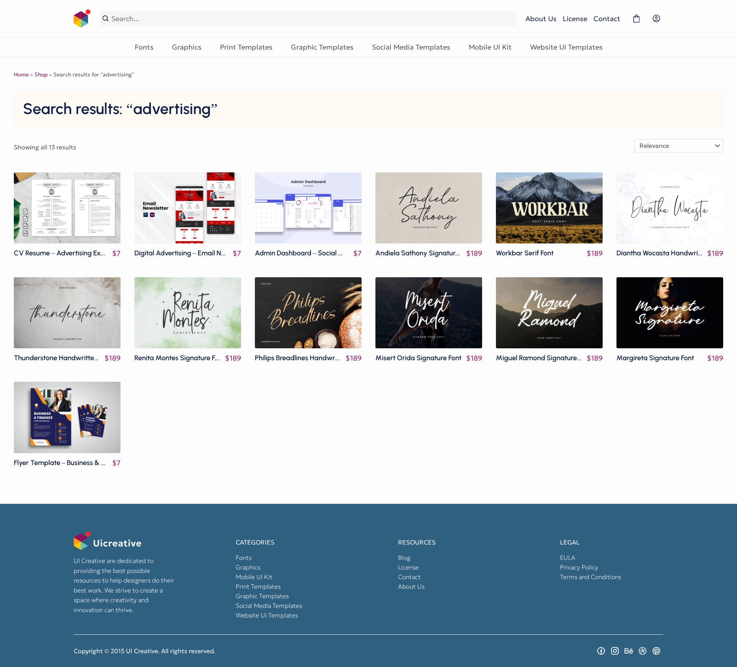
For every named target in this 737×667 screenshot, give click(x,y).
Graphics (187, 47)
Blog (404, 557)
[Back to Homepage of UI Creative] (82, 18)
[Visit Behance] (629, 651)
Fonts (144, 47)
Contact (606, 18)
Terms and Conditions (590, 577)
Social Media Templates (411, 47)
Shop (41, 74)
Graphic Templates (322, 47)
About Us (541, 18)
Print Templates (246, 47)
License (575, 18)
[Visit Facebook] (601, 651)
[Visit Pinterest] (656, 651)
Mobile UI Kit (490, 47)
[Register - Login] (656, 18)
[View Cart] (636, 18)
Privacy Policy (579, 567)
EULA (567, 557)
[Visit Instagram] (615, 651)
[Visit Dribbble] (642, 651)
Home (21, 74)
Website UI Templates (566, 47)
